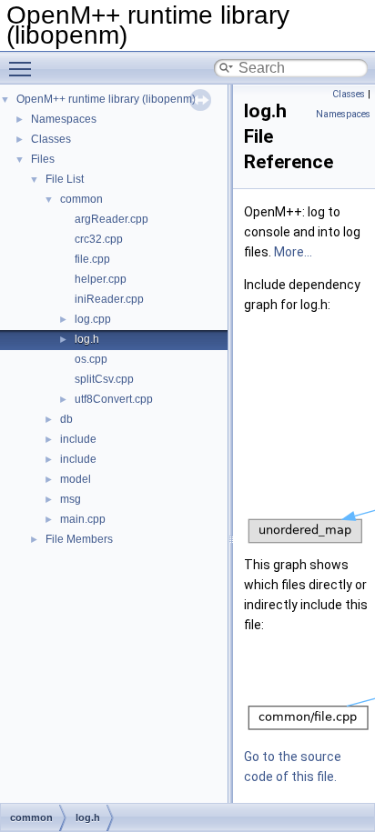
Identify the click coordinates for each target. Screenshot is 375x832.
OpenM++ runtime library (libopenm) (106, 99)
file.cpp (92, 259)
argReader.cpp (111, 219)
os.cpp (91, 359)
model (75, 479)
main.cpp (83, 519)
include (78, 439)
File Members (79, 539)
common (81, 199)
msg (70, 499)
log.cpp (93, 319)
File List (65, 179)
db (66, 419)
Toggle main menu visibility (23, 68)
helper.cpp (101, 279)
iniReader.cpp (109, 299)
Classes (51, 139)
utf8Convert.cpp (114, 399)
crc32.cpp (99, 239)
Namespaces (63, 119)
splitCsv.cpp (104, 379)
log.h (87, 339)
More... (293, 252)
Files (43, 159)
